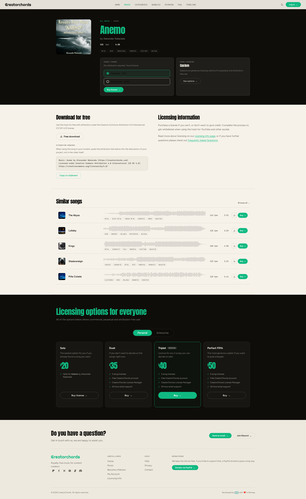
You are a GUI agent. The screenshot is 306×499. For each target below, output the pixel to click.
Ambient (114, 234)
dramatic (141, 219)
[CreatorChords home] (18, 4)
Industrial (121, 51)
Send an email (220, 435)
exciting (144, 51)
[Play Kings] (61, 246)
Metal (104, 51)
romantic (135, 280)
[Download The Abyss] (234, 215)
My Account (113, 474)
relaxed (123, 234)
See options (190, 81)
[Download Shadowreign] (234, 261)
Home (117, 5)
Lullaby (72, 230)
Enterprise (163, 332)
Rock (111, 51)
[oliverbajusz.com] (236, 492)
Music (127, 5)
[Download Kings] (234, 246)
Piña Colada (75, 276)
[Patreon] (53, 470)
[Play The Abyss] (61, 215)
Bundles (156, 5)
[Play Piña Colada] (61, 276)
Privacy (148, 465)
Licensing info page (205, 136)
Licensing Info (114, 478)
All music (105, 21)
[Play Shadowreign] (61, 261)
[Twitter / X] (64, 470)
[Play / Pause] (73, 37)
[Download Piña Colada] (234, 276)
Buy (242, 215)
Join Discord (244, 435)
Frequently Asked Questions (203, 140)
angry (150, 219)
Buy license (113, 89)
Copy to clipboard (68, 175)
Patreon (169, 5)
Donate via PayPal (185, 467)
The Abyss (74, 215)
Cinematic (116, 249)
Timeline (191, 5)
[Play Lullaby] (61, 230)
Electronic (109, 280)
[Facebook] (58, 470)
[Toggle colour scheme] (282, 4)
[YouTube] (69, 470)
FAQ (180, 5)
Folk (124, 249)
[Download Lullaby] (234, 230)
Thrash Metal (130, 219)
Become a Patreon (116, 469)
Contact (149, 469)
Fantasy (108, 265)
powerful (133, 51)
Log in (293, 4)
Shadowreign (76, 261)
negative (158, 219)
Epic (133, 265)
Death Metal (117, 219)
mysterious (134, 234)
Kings (72, 246)
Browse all (244, 203)
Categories (141, 5)
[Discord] (80, 470)
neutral (154, 51)
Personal (142, 332)
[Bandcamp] (75, 470)
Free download (72, 136)
